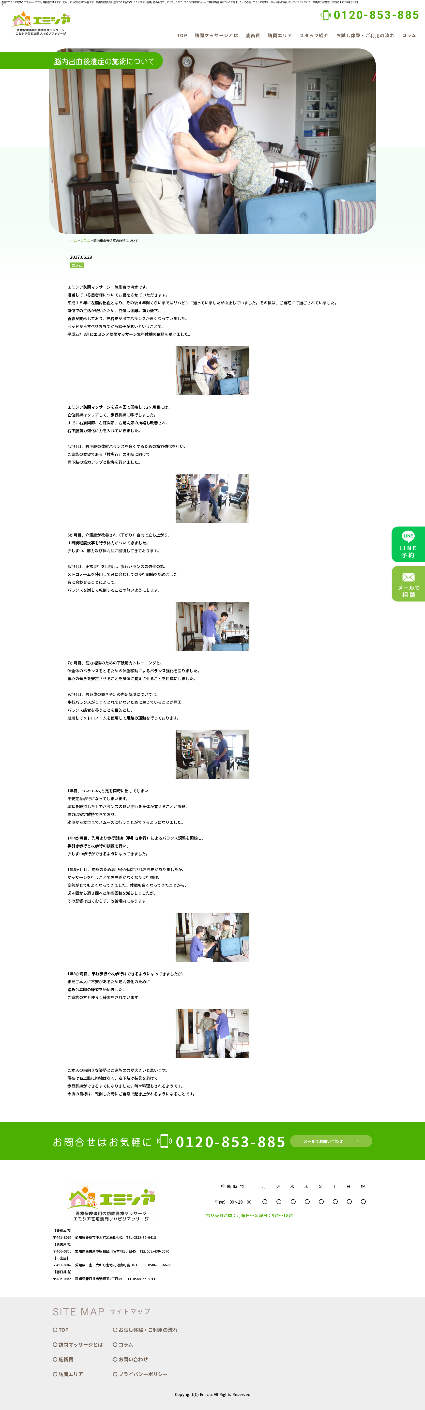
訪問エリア (280, 35)
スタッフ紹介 (314, 35)
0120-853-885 (377, 15)
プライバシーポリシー (143, 1374)
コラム (409, 35)
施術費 (253, 35)
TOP (182, 35)
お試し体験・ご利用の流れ (365, 35)
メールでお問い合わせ (323, 1141)
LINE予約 (408, 551)
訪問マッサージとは (217, 35)
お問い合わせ (133, 1359)
